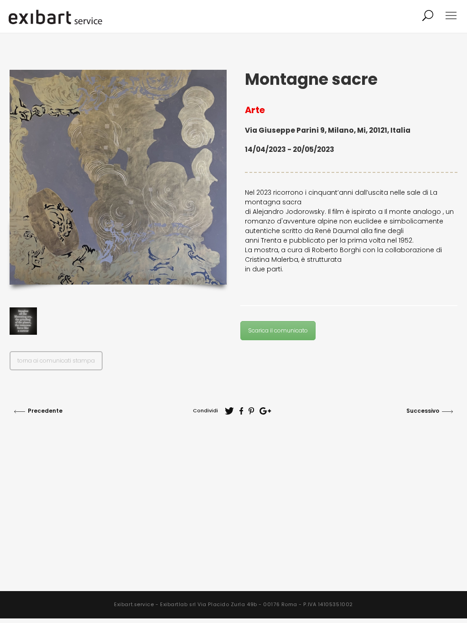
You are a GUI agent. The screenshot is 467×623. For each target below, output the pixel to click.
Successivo (422, 411)
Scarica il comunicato (278, 330)
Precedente (45, 411)
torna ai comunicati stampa (56, 360)
